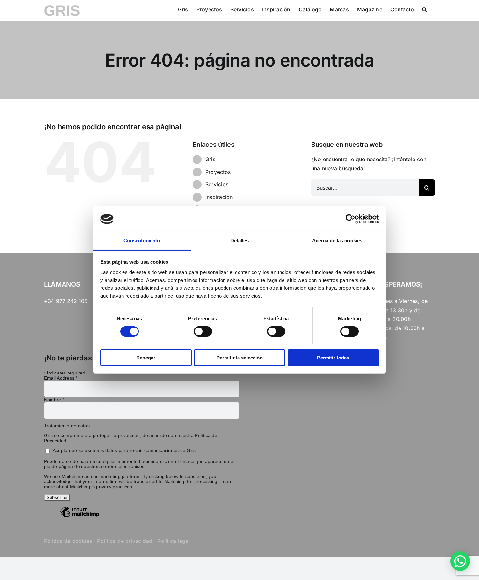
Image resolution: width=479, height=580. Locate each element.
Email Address (61, 378)
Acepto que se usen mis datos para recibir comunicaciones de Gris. (125, 450)
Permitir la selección (239, 357)
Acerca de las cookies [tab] (337, 240)
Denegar (145, 357)
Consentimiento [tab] (141, 240)
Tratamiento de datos (67, 425)
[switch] (203, 331)
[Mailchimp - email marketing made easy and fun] (80, 517)
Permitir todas (333, 357)
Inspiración (219, 197)
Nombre (54, 399)
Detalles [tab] (239, 240)
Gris (210, 159)
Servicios (216, 184)
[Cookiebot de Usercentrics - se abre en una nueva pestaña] (350, 219)
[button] (424, 9)
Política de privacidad (124, 541)
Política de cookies (68, 541)
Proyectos (218, 172)
